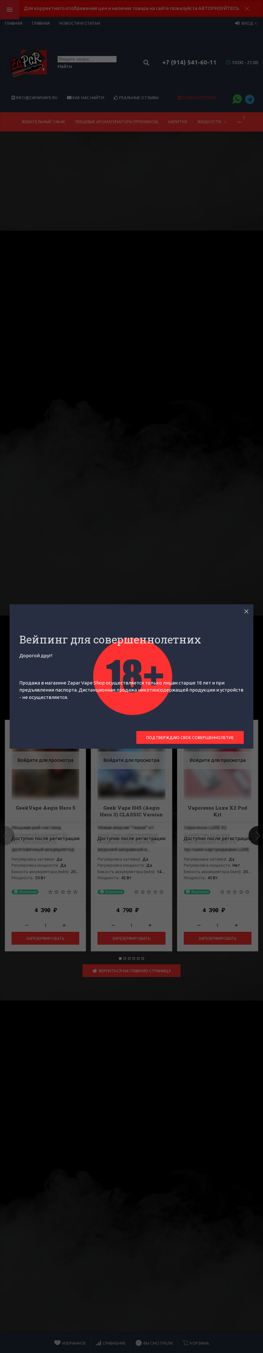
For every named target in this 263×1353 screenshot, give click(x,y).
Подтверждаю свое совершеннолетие (190, 737)
